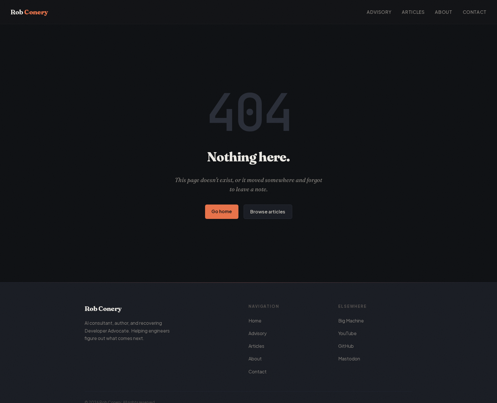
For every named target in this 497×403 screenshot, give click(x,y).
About (443, 12)
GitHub (346, 346)
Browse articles (267, 211)
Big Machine (351, 320)
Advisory (379, 12)
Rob (29, 12)
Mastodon (349, 358)
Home (254, 320)
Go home (221, 211)
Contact (475, 12)
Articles (413, 12)
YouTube (347, 333)
